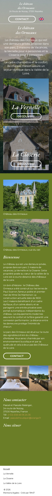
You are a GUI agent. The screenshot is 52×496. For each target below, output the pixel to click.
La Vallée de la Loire (12, 483)
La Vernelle (8, 474)
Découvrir (26, 116)
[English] (41, 19)
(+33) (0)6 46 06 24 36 (19, 415)
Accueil (6, 469)
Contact (22, 19)
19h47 (32, 493)
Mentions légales (11, 493)
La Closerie (8, 478)
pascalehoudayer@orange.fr (26, 418)
